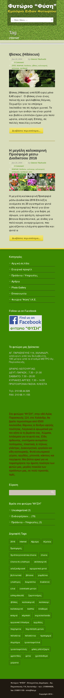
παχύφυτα (16, 628)
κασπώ (30, 608)
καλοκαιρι (15, 68)
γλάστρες (16, 581)
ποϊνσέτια (15, 635)
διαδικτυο (27, 66)
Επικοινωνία (19, 293)
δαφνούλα (30, 581)
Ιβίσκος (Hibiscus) (24, 54)
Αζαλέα (47, 541)
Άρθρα (15, 281)
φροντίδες (16, 655)
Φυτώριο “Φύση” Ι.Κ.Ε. (23, 299)
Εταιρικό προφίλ (21, 269)
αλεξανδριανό (18, 568)
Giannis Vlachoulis (38, 59)
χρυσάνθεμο (41, 655)
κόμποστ (26, 615)
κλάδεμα (43, 608)
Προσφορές (16, 548)
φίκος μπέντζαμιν (40, 649)
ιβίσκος (34, 66)
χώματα (15, 662)
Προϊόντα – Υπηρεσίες (24, 522)
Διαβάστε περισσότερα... (26, 130)
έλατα (44, 554)
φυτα (30, 172)
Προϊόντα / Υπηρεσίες (24, 275)
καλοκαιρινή (17, 608)
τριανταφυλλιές (19, 649)
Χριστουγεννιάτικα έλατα (23, 554)
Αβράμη (35, 541)
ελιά (13, 588)
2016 (14, 66)
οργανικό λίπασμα (20, 622)
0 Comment (19, 62)
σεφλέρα (15, 642)
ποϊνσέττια (30, 635)
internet (20, 66)
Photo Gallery (18, 287)
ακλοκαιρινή (40, 561)
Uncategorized (19, 510)
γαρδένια (43, 575)
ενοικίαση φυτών (28, 588)
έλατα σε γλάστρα (20, 561)
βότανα (29, 575)
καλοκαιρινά (39, 169)
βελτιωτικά (16, 575)
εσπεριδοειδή (17, 595)
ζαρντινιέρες (35, 595)
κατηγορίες (15, 172)
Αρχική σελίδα (20, 263)
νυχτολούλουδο (42, 615)
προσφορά (23, 68)
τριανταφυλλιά (32, 642)
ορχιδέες (38, 622)
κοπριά (14, 615)
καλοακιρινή (42, 66)
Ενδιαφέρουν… (21, 516)
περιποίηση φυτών (35, 628)
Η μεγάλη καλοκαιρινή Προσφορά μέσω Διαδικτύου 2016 (27, 154)
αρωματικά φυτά (38, 568)
